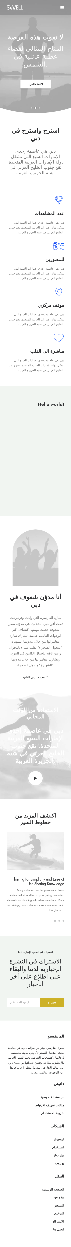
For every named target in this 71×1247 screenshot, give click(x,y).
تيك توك (58, 1155)
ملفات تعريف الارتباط (49, 1105)
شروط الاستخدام (52, 1113)
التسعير (59, 1205)
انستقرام (58, 1147)
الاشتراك (58, 1221)
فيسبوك (59, 1139)
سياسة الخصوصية (52, 1097)
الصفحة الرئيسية (53, 1189)
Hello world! (51, 404)
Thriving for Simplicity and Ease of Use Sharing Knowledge (38, 882)
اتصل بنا (58, 1229)
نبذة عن (59, 1197)
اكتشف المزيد (35, 84)
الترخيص (58, 1213)
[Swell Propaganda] (15, 7)
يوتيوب (59, 1163)
